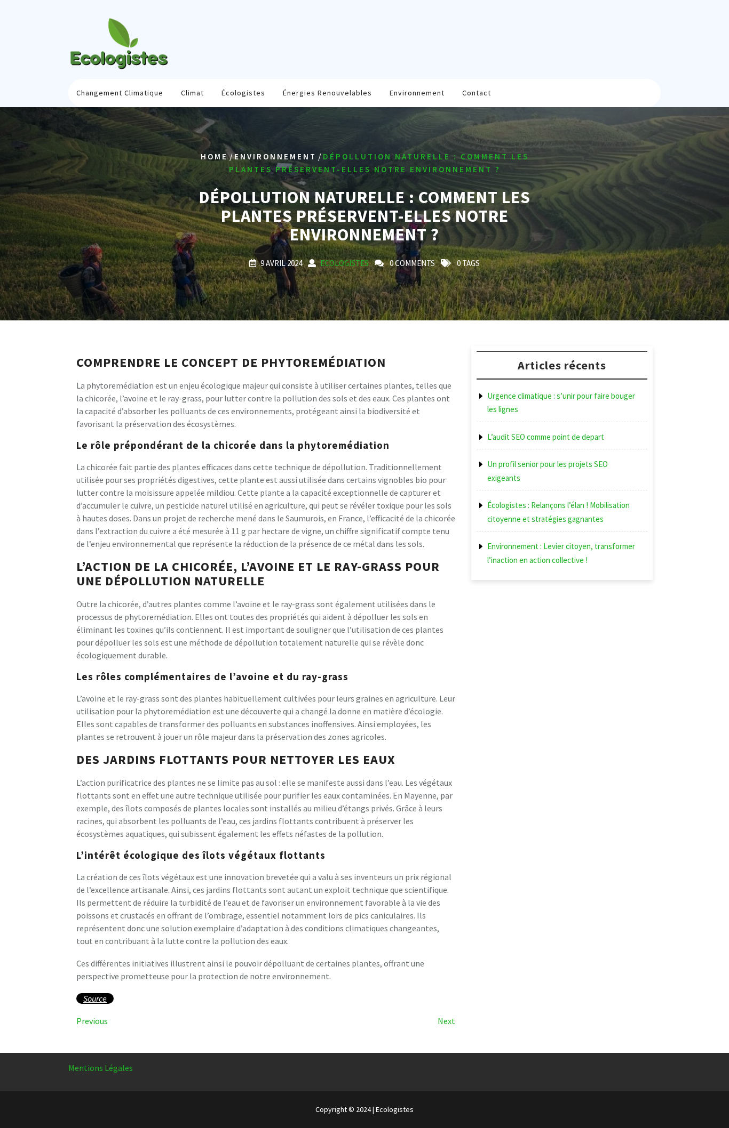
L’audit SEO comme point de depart (545, 437)
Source (95, 998)
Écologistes (243, 93)
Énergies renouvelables (327, 93)
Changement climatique (119, 93)
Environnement (417, 93)
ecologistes (344, 263)
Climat (192, 93)
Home (214, 156)
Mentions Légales (100, 1067)
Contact (476, 93)
